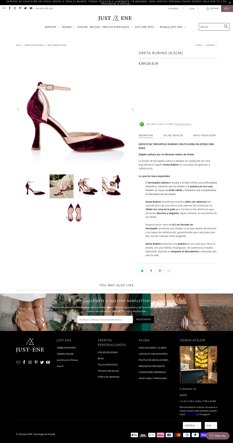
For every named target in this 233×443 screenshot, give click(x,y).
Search (60, 366)
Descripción (146, 135)
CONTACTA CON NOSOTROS (153, 353)
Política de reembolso (109, 376)
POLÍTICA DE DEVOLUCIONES (153, 360)
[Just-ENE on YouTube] (30, 8)
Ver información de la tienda (155, 113)
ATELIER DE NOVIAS (108, 352)
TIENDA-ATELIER (65, 353)
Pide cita (220, 435)
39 (175, 78)
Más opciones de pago (198, 99)
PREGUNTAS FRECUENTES (152, 366)
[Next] (132, 109)
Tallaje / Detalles (173, 135)
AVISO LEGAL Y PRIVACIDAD (153, 378)
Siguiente (210, 45)
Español (173, 8)
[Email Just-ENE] (4, 8)
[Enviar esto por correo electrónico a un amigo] (169, 270)
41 (191, 78)
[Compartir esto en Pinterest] (160, 270)
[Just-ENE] (114, 18)
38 (166, 78)
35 (142, 78)
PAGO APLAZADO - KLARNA (152, 347)
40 (183, 78)
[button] (52, 27)
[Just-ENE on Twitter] (25, 8)
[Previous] (18, 109)
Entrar (214, 8)
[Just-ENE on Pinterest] (20, 8)
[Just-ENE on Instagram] (14, 8)
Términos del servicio (108, 370)
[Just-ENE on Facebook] (9, 8)
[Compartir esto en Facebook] (151, 270)
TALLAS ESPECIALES (108, 364)
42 (199, 78)
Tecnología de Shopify (44, 434)
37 (158, 78)
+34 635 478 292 (44, 8)
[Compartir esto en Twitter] (142, 270)
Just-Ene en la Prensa (67, 360)
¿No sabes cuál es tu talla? (168, 124)
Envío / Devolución (204, 135)
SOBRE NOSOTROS (66, 347)
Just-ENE (28, 434)
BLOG (101, 358)
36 (150, 78)
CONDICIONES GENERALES (152, 372)
